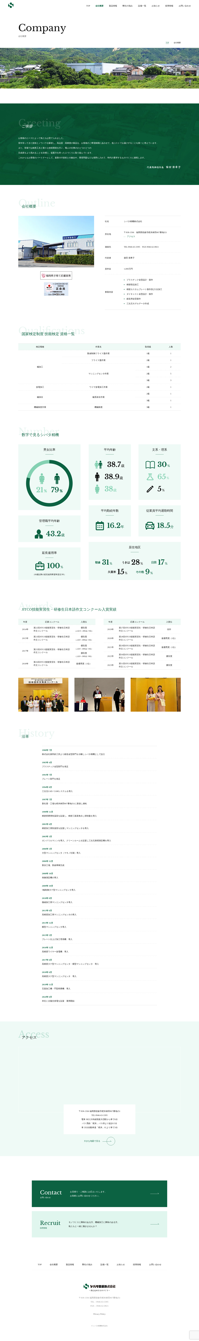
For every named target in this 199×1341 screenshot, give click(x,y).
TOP (167, 42)
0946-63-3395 (101, 1115)
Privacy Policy (99, 1314)
